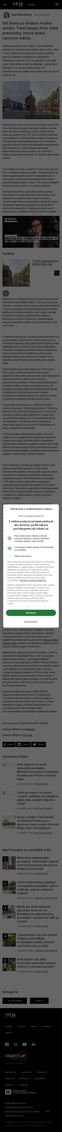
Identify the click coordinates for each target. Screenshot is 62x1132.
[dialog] (31, 566)
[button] (31, 556)
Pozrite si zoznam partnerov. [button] (33, 580)
